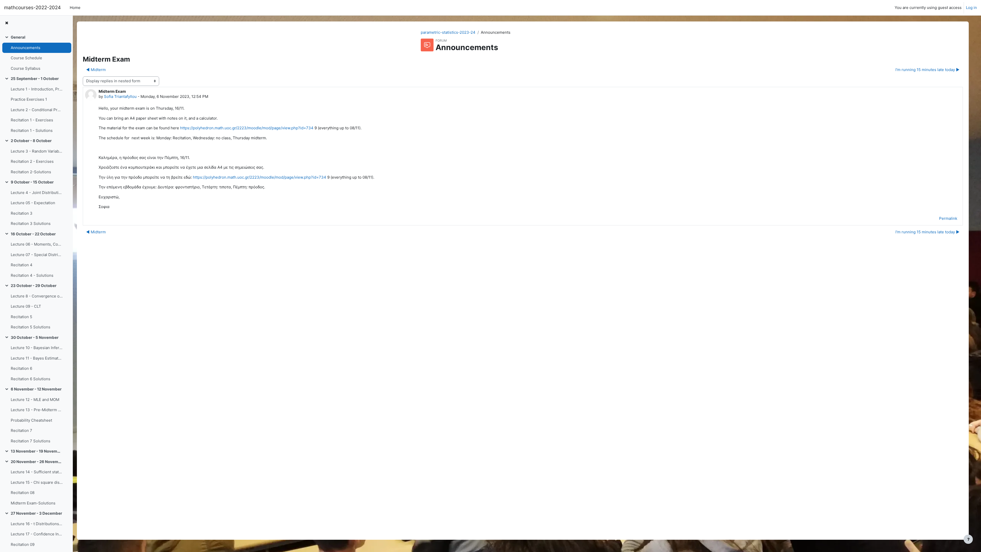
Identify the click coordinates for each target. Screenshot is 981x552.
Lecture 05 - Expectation (33, 202)
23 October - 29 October (33, 285)
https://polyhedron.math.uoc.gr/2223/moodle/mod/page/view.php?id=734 (246, 127)
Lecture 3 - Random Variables (37, 151)
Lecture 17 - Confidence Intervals (37, 534)
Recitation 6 (21, 368)
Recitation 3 (21, 213)
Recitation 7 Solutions (30, 441)
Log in (971, 7)
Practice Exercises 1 (29, 99)
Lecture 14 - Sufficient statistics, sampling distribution (37, 471)
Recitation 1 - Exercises (32, 120)
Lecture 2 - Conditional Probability (37, 109)
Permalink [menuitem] (948, 218)
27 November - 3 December (36, 513)
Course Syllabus (25, 68)
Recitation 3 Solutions (31, 223)
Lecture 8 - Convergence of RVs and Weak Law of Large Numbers (37, 296)
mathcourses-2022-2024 (32, 7)
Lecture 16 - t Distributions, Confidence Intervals (37, 523)
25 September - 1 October (35, 78)
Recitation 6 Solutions (30, 378)
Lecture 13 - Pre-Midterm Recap (37, 409)
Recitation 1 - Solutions (32, 130)
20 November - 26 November (37, 461)
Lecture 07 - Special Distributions (37, 254)
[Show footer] (968, 539)
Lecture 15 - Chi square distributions (37, 482)
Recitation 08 (22, 492)
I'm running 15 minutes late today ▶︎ (927, 69)
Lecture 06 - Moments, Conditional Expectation (37, 244)
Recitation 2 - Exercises (32, 161)
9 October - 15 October (32, 182)
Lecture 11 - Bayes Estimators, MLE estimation (37, 358)
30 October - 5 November (35, 337)
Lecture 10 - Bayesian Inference (37, 347)
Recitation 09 (22, 544)
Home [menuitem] (75, 7)
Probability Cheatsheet (31, 420)
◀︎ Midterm (96, 69)
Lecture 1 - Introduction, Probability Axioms (37, 89)
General (18, 37)
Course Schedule (26, 57)
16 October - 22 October (33, 234)
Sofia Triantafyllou (120, 96)
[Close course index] (6, 23)
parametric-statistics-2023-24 (448, 32)
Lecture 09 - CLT (26, 306)
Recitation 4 (21, 264)
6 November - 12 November (36, 389)
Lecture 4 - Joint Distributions (37, 192)
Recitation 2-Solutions (31, 171)
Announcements (25, 47)
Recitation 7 (21, 430)
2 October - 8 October (31, 140)
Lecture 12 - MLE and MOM (35, 399)
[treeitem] (36, 53)
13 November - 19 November (37, 451)
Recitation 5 (21, 316)
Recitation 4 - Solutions (32, 275)
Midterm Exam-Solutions (33, 503)
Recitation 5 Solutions (30, 327)
